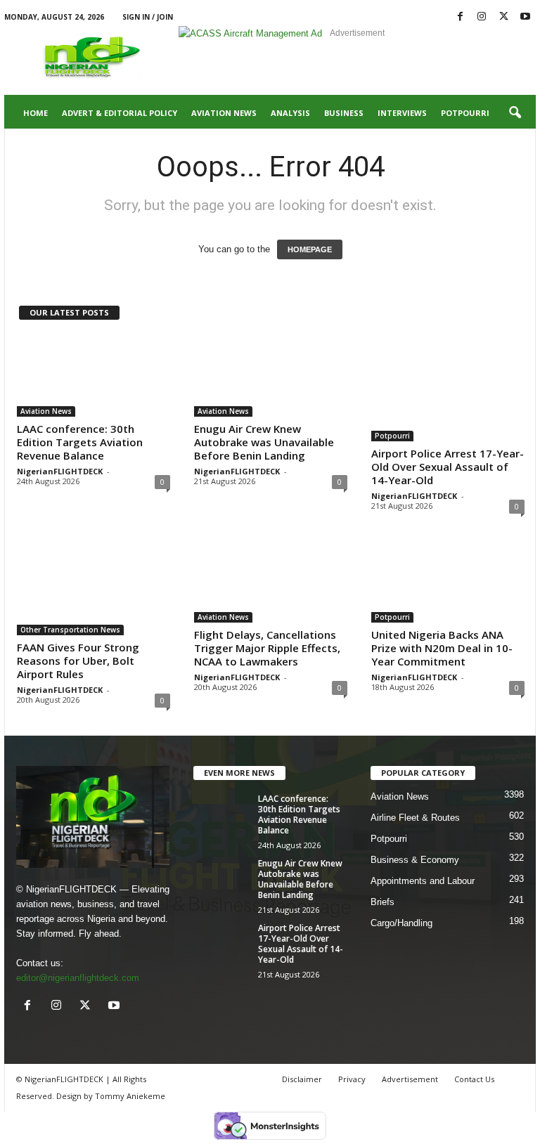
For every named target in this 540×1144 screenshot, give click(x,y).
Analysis (290, 113)
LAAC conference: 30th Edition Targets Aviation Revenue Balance (80, 442)
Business (344, 113)
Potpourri (465, 113)
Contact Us (474, 1079)
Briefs (382, 902)
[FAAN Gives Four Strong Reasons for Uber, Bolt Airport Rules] (93, 588)
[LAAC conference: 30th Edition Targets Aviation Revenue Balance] (93, 376)
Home (35, 113)
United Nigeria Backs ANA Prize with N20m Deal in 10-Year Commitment (442, 648)
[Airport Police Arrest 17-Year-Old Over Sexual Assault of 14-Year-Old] (448, 388)
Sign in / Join (147, 17)
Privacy (352, 1079)
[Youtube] (525, 17)
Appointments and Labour (423, 881)
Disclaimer (302, 1079)
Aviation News (224, 113)
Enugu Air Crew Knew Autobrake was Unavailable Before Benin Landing (264, 442)
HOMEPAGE (310, 249)
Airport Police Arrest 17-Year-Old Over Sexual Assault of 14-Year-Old (447, 466)
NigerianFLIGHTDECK (60, 471)
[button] (514, 113)
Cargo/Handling (401, 923)
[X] (503, 17)
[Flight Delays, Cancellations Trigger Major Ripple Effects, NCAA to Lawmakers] (270, 582)
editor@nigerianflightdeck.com (77, 978)
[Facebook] (459, 17)
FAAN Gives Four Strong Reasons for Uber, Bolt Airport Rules (78, 660)
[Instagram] (481, 17)
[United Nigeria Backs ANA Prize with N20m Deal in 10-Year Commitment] (448, 582)
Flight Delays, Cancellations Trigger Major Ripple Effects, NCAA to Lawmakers (267, 648)
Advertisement (410, 1079)
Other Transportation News (70, 630)
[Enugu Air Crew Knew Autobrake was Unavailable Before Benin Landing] (270, 376)
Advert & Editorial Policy (119, 113)
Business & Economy (415, 859)
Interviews (402, 113)
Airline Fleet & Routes (415, 817)
